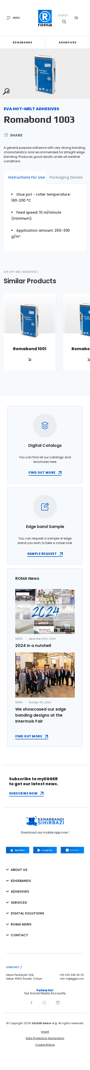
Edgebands (22, 42)
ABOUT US (19, 869)
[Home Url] (45, 18)
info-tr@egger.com (72, 979)
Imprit (45, 1032)
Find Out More (28, 736)
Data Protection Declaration (45, 1038)
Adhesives (67, 42)
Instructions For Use (26, 177)
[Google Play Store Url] (44, 850)
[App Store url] (17, 850)
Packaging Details (66, 177)
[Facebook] (31, 1002)
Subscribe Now (23, 793)
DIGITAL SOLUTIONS (27, 913)
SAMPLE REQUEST (42, 554)
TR (76, 18)
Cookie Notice (45, 1045)
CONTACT (19, 935)
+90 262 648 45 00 (71, 975)
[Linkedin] (58, 1002)
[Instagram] (44, 1002)
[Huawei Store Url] (72, 850)
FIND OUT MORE (41, 472)
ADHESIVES (20, 891)
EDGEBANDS (21, 880)
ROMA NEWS (21, 924)
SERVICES (19, 902)
